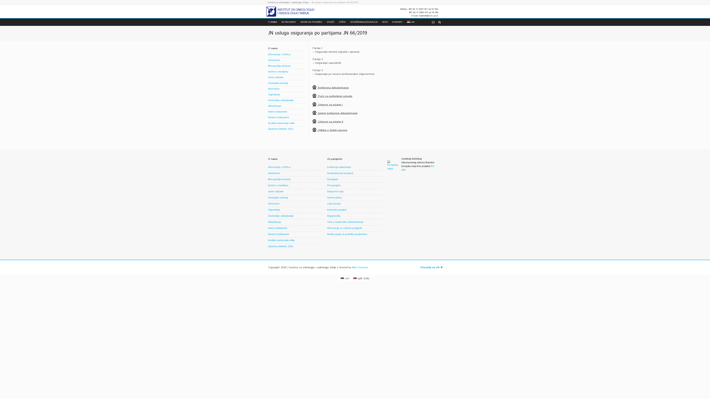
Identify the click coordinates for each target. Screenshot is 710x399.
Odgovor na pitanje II (330, 122)
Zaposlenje (274, 94)
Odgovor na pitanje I (330, 105)
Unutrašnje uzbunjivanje (280, 100)
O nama (272, 22)
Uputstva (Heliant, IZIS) (280, 129)
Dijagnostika (334, 216)
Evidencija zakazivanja (339, 167)
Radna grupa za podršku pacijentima (347, 234)
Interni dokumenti (277, 112)
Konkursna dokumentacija (333, 88)
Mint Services (360, 267)
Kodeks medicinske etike (281, 123)
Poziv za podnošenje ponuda (334, 96)
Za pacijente (288, 22)
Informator (274, 89)
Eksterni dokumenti (278, 117)
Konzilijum (332, 179)
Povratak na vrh (430, 267)
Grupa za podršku (311, 22)
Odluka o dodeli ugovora (332, 130)
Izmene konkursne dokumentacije (337, 113)
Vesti (385, 22)
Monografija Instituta (279, 66)
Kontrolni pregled (336, 210)
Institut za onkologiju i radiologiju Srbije (288, 2)
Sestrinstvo (274, 60)
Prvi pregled (333, 185)
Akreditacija (274, 106)
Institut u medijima (278, 72)
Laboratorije (334, 204)
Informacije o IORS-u (279, 54)
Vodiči (330, 22)
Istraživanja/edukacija (364, 22)
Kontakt (397, 22)
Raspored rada (335, 191)
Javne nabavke (275, 77)
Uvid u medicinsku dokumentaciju (345, 222)
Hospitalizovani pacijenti (340, 173)
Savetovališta (334, 198)
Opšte (342, 22)
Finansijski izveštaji (278, 83)
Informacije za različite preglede (344, 228)
